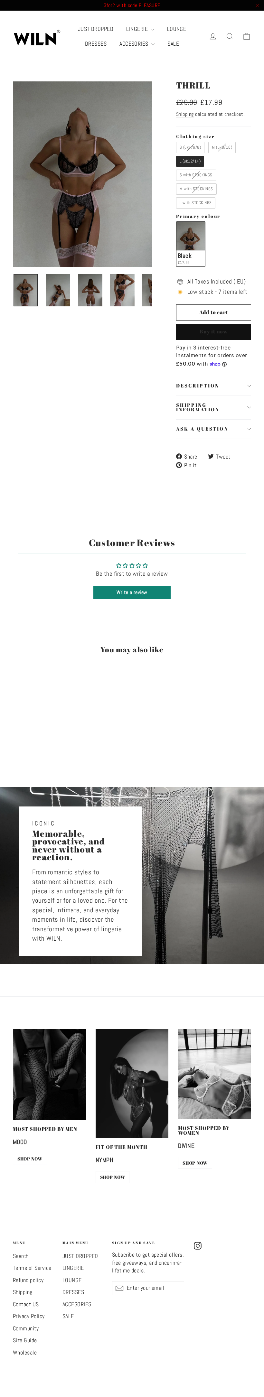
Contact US (26, 1304)
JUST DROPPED (96, 29)
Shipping (185, 114)
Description (197, 385)
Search (21, 1256)
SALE (173, 43)
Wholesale (25, 1352)
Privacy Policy (29, 1316)
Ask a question (202, 428)
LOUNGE (176, 29)
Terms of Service (32, 1267)
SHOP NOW (29, 1159)
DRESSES (96, 43)
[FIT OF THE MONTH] (132, 1083)
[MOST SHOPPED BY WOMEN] (214, 1074)
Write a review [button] (132, 592)
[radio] (190, 147)
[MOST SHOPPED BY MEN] (49, 1074)
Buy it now (214, 331)
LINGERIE (137, 29)
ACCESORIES (134, 43)
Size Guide (25, 1340)
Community (26, 1328)
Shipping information (198, 407)
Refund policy (28, 1280)
